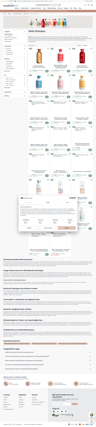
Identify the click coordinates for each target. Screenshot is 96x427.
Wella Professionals (17, 13)
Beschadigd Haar (15, 61)
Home (4, 13)
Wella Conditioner (8, 36)
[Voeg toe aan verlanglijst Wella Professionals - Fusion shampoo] (91, 154)
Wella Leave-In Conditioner (10, 37)
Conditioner (15, 50)
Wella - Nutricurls (15, 85)
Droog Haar (15, 65)
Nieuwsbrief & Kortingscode (38, 402)
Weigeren (29, 227)
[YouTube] (62, 411)
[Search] (59, 5)
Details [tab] (48, 202)
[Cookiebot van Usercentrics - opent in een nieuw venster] (70, 198)
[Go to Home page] (10, 5)
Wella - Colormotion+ (15, 79)
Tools (44, 8)
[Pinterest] (66, 411)
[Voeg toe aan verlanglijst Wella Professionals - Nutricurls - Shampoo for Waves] (91, 207)
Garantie (34, 397)
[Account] (85, 5)
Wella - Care (15, 78)
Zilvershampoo (15, 54)
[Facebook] (54, 411)
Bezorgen (21, 402)
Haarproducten (25, 8)
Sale (71, 8)
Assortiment (34, 399)
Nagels (66, 8)
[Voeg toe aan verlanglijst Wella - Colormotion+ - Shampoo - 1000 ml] (70, 180)
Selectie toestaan (48, 227)
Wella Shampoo (8, 34)
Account (5, 402)
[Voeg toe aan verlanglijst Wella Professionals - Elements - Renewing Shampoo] (48, 154)
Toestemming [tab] (28, 202)
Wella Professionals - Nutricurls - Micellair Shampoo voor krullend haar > (73, 343)
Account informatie (36, 404)
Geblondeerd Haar (15, 68)
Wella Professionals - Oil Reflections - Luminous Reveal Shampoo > (17, 343)
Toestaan (67, 227)
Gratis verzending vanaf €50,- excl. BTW (44, 1)
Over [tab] (67, 202)
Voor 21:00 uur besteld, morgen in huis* (26, 1)
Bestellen (5, 407)
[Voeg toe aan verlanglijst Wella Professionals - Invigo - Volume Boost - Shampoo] (70, 101)
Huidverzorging (52, 8)
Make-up (60, 8)
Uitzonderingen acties (8, 409)
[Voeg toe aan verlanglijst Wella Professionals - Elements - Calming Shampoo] (70, 154)
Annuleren (21, 399)
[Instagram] (58, 411)
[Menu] (94, 413)
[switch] (41, 222)
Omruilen (21, 407)
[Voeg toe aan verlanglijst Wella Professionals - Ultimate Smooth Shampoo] (48, 49)
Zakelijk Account (7, 404)
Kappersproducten (36, 8)
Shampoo (15, 48)
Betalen (20, 397)
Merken (17, 8)
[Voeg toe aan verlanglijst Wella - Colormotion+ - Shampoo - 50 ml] (91, 180)
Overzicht (5, 397)
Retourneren (22, 404)
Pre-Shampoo (15, 52)
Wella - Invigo (15, 83)
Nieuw (75, 8)
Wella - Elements (15, 81)
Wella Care (26, 13)
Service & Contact (89, 1)
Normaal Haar (15, 63)
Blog (80, 8)
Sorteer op (79, 45)
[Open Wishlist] (88, 5)
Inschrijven (74, 404)
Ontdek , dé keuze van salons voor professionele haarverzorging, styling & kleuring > (48, 11)
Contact (5, 399)
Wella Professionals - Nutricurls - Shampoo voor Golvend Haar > (44, 343)
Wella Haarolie (7, 41)
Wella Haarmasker (8, 39)
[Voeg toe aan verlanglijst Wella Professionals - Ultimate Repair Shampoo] (91, 49)
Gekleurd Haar (15, 67)
